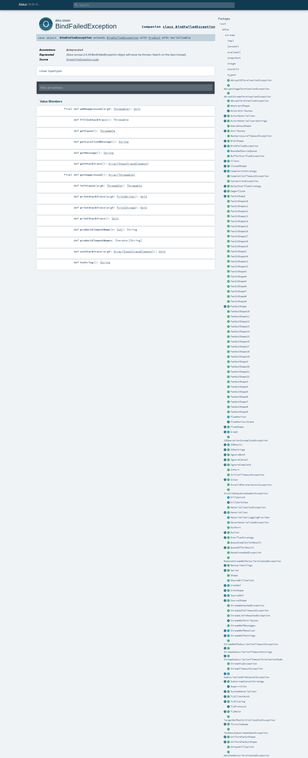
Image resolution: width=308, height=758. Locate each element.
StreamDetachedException (247, 605)
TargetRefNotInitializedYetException (249, 720)
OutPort (235, 527)
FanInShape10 (239, 201)
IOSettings (237, 449)
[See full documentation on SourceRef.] (225, 595)
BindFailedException (244, 146)
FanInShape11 (239, 206)
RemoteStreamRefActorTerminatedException (252, 561)
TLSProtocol (238, 706)
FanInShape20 (239, 256)
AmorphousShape (240, 125)
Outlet (234, 532)
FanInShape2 (238, 251)
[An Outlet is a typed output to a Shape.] (225, 532)
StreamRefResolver (242, 630)
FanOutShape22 (240, 376)
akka (58, 20)
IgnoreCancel (239, 459)
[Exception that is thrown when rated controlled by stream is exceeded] (228, 552)
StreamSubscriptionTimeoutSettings (248, 651)
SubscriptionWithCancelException (246, 677)
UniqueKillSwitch (242, 746)
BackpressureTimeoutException (251, 135)
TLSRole (235, 711)
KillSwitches (239, 502)
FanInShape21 (239, 261)
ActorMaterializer (242, 115)
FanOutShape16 (240, 341)
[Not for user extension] (228, 517)
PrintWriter (126, 196)
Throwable (121, 108)
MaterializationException (248, 507)
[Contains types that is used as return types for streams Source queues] (225, 547)
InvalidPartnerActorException (251, 484)
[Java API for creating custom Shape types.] (228, 106)
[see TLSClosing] (228, 191)
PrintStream (126, 207)
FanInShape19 (239, 246)
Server (234, 570)
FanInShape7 (238, 291)
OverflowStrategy (242, 537)
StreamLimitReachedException (250, 615)
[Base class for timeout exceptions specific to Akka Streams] (228, 669)
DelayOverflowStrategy (245, 186)
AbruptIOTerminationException (251, 80)
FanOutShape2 (239, 361)
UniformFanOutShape (243, 741)
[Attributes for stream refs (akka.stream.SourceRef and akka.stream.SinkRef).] (228, 620)
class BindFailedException (189, 26)
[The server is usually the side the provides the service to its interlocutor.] (228, 570)
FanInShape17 (239, 236)
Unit (137, 108)
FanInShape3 (238, 271)
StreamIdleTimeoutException (249, 610)
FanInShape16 (239, 231)
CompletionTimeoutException (249, 176)
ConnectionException (244, 181)
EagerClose (237, 191)
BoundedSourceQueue (243, 151)
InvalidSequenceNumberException (246, 493)
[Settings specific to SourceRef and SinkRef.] (228, 636)
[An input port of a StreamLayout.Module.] (228, 470)
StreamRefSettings (242, 635)
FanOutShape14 (240, 331)
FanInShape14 (239, 221)
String (124, 141)
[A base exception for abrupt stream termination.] (228, 93)
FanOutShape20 (240, 366)
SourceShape (238, 600)
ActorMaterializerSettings (248, 120)
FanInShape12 (239, 211)
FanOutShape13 (240, 326)
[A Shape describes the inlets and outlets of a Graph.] (228, 575)
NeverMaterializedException (249, 522)
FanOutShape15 (240, 336)
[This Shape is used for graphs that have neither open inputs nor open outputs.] (228, 166)
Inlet (234, 479)
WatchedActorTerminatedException (246, 755)
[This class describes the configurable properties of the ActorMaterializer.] (228, 121)
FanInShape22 (239, 266)
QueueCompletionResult (245, 542)
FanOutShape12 (240, 321)
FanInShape (237, 196)
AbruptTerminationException (249, 100)
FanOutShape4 (239, 386)
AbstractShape (240, 105)
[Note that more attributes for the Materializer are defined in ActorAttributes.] (225, 131)
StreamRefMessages (242, 625)
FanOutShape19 (240, 356)
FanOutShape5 (239, 391)
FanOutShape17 (240, 346)
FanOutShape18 (240, 351)
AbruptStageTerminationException (246, 88)
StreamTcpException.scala (82, 59)
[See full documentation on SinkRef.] (225, 585)
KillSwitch (237, 497)
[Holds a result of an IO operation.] (228, 445)
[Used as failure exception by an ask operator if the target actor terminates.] (228, 752)
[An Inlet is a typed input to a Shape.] (225, 480)
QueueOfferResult (242, 547)
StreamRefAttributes (244, 620)
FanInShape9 (238, 301)
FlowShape (237, 426)
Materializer (239, 512)
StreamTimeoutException (246, 668)
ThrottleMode (239, 724)
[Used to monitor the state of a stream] (228, 417)
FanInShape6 (238, 286)
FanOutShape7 (239, 401)
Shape (234, 575)
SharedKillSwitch (242, 580)
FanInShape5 (238, 281)
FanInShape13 (239, 216)
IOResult (236, 444)
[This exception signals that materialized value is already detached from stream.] (228, 605)
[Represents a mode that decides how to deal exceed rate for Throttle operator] (228, 724)
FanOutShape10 (240, 311)
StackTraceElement (133, 163)
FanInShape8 (238, 296)
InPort (234, 469)
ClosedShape (238, 166)
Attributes (237, 130)
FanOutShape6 (239, 396)
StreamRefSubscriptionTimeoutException (251, 644)
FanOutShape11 (240, 316)
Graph (234, 431)
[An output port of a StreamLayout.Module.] (228, 527)
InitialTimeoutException (247, 474)
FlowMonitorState (242, 421)
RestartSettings (241, 565)
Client (234, 161)
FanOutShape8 (239, 406)
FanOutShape (238, 306)
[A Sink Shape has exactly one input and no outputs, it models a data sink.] (228, 590)
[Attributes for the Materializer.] (228, 111)
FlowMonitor (238, 416)
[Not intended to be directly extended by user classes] (228, 432)
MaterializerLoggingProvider (250, 517)
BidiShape (237, 141)
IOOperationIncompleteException (246, 440)
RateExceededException (245, 552)
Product (154, 38)
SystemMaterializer (243, 691)
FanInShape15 (239, 226)
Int (119, 229)
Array (113, 163)
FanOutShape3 (239, 381)
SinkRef (235, 585)
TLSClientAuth (240, 696)
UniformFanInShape (242, 736)
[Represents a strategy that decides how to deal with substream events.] (228, 681)
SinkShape (237, 590)
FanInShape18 (239, 241)
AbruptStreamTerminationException (247, 96)
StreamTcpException (243, 663)
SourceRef (237, 595)
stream (66, 20)
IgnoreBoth (237, 454)
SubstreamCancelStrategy (247, 681)
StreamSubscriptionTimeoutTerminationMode (253, 659)
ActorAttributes (241, 110)
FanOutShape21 (240, 371)
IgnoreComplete (240, 464)
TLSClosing (237, 701)
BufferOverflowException (247, 156)
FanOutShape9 (239, 411)
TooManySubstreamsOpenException (246, 732)
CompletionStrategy (243, 171)
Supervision (238, 686)
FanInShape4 (238, 276)
